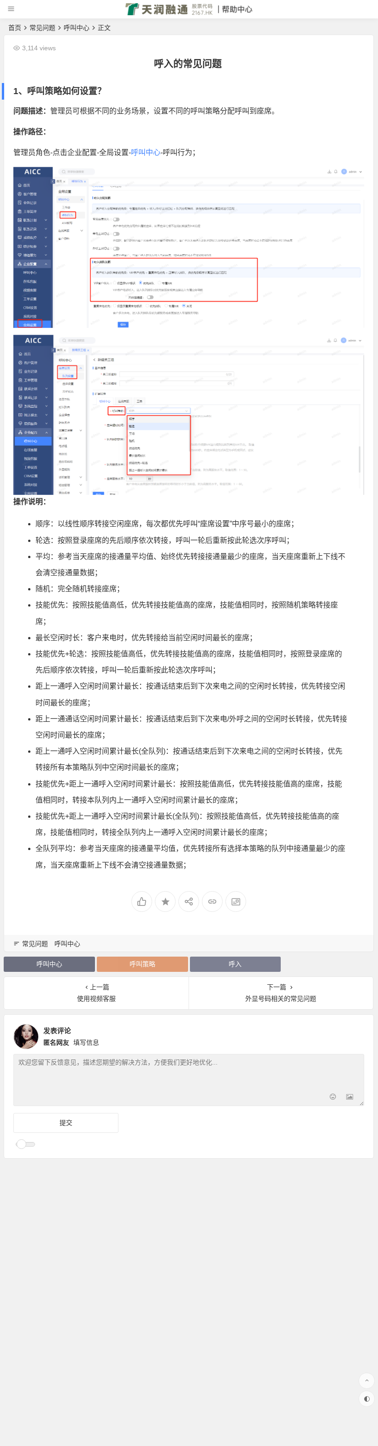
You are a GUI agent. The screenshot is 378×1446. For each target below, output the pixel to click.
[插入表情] (333, 1098)
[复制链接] (212, 901)
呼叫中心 (76, 27)
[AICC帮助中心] (189, 13)
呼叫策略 (142, 964)
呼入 (72, 686)
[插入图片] (349, 1098)
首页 (14, 27)
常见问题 (42, 27)
